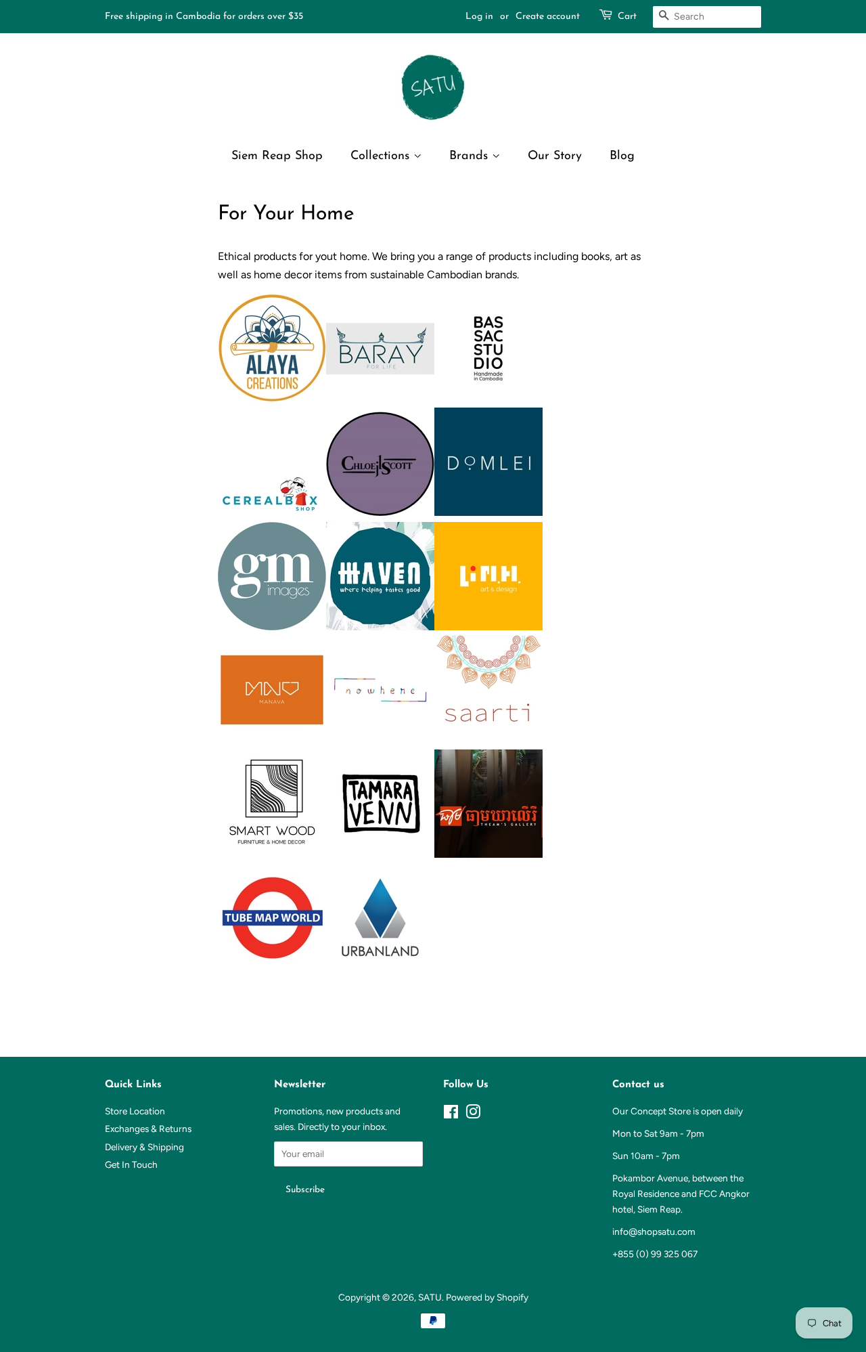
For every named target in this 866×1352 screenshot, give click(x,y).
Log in (479, 17)
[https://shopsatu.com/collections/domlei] (488, 512)
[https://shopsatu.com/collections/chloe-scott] (380, 512)
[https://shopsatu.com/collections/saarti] (488, 740)
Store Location (135, 1111)
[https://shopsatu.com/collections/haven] (380, 626)
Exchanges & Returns (148, 1128)
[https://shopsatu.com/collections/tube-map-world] (272, 967)
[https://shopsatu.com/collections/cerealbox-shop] (272, 512)
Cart (627, 17)
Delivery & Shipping (144, 1146)
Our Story (555, 156)
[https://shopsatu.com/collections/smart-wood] (272, 854)
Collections (381, 156)
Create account (548, 17)
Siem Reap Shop (277, 156)
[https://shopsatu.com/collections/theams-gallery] (488, 854)
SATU (430, 1297)
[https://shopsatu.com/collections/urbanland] (380, 967)
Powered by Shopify (487, 1297)
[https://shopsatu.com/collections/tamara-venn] (380, 854)
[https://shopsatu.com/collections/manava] (272, 740)
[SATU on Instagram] (472, 1114)
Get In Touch (131, 1164)
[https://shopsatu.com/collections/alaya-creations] (272, 398)
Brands (470, 156)
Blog (622, 156)
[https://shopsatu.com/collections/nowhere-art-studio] (380, 740)
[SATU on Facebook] (451, 1114)
